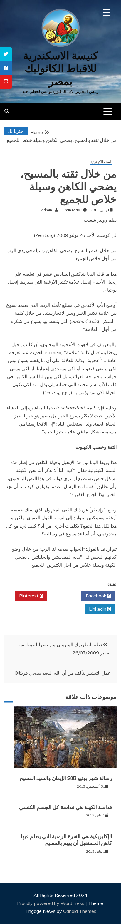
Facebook (96, 596)
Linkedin (98, 609)
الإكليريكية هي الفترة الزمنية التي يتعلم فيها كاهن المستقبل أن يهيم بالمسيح (66, 839)
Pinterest (29, 596)
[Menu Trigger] (107, 12)
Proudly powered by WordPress (51, 903)
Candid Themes (79, 911)
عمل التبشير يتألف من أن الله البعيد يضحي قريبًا (65, 673)
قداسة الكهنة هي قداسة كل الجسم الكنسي (65, 807)
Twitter (62, 596)
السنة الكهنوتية (101, 162)
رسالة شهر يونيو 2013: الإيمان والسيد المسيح (66, 778)
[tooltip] (6, 54)
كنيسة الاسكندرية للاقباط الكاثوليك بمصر (60, 68)
